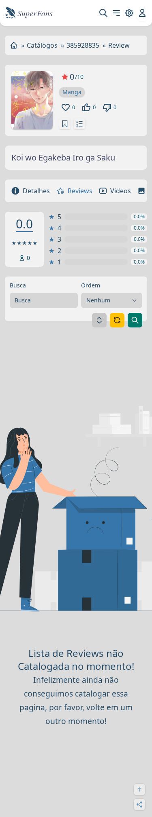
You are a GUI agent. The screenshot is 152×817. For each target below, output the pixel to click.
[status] (65, 123)
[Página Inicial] (14, 45)
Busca (18, 285)
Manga (71, 92)
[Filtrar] (135, 320)
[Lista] (79, 123)
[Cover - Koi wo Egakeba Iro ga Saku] (32, 100)
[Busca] (103, 13)
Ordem (90, 285)
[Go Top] (139, 789)
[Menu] (116, 13)
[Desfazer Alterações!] (117, 320)
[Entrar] (142, 13)
